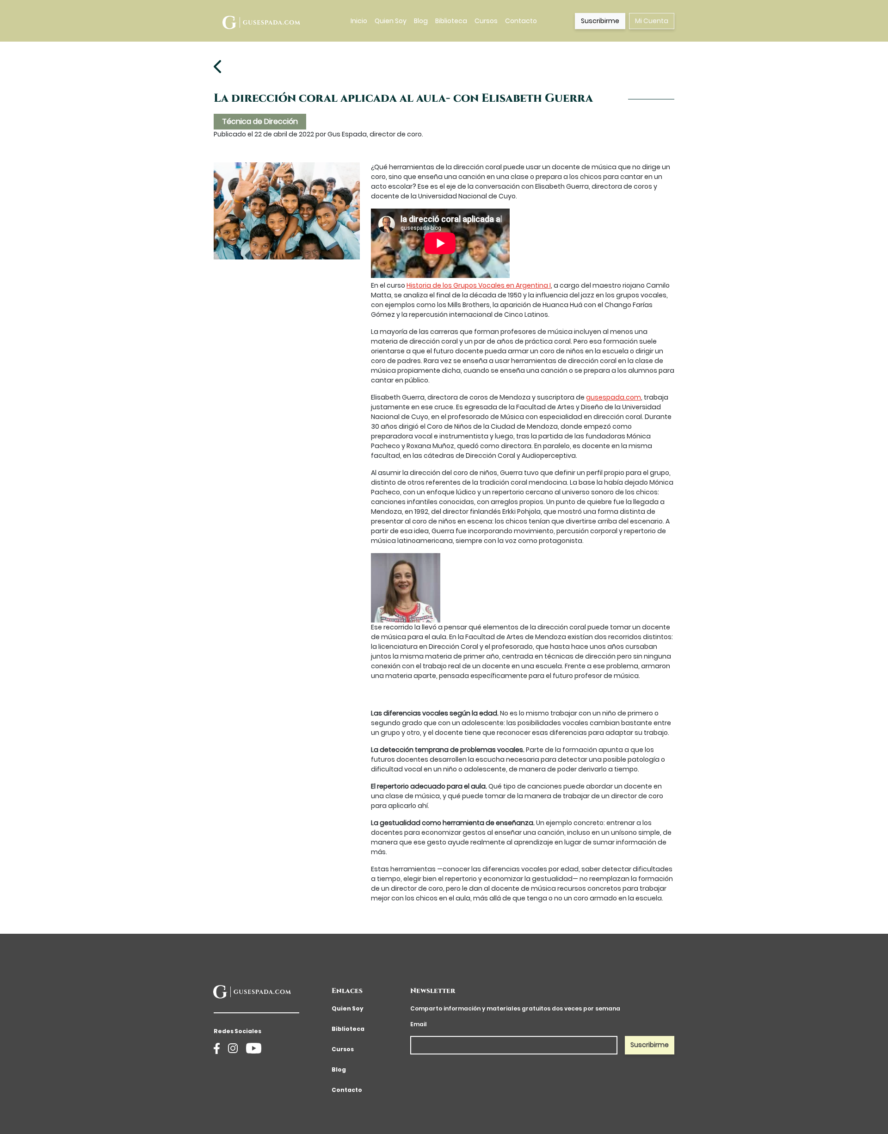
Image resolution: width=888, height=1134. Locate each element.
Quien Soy (391, 20)
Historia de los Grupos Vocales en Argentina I (479, 285)
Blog (421, 20)
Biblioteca (451, 20)
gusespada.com (613, 397)
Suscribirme (600, 20)
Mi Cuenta (651, 20)
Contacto (521, 20)
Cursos (486, 20)
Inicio (359, 20)
